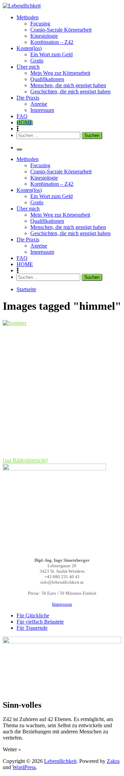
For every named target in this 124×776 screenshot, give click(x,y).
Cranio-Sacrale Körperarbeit (61, 30)
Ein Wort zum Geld (51, 54)
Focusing (40, 23)
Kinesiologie (44, 36)
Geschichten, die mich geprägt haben (70, 91)
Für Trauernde (32, 628)
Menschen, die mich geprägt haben (68, 85)
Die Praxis (28, 98)
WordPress (24, 767)
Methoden (28, 17)
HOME (25, 122)
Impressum (42, 110)
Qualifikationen (47, 79)
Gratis (36, 61)
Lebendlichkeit (60, 761)
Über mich (28, 67)
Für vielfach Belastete (40, 622)
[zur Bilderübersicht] (25, 460)
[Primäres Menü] (19, 149)
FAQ (22, 116)
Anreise (38, 104)
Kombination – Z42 (51, 42)
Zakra (113, 761)
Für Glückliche (33, 615)
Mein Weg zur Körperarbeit (60, 73)
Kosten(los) (29, 48)
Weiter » (12, 749)
